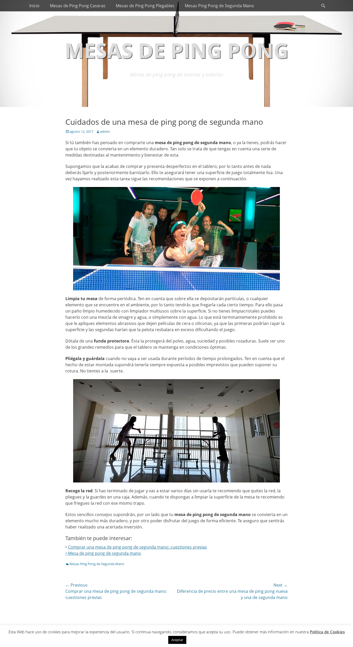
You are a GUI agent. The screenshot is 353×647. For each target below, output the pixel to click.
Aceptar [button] (177, 639)
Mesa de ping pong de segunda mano (104, 553)
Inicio (34, 6)
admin (105, 131)
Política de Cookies (327, 631)
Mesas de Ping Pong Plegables (145, 6)
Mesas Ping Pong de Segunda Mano (219, 6)
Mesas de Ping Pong (176, 50)
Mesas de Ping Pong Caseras (77, 6)
